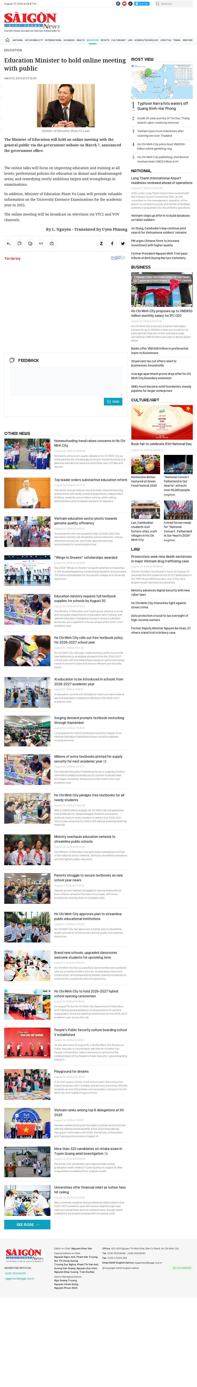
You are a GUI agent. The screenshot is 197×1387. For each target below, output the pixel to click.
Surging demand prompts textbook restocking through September (89, 720)
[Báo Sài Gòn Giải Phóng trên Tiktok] (130, 3)
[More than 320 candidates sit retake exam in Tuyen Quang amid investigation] (27, 1161)
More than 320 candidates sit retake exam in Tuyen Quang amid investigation (88, 1151)
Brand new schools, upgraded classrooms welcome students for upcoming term (85, 955)
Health (81, 40)
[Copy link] (41, 243)
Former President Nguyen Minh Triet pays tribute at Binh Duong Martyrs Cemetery (159, 256)
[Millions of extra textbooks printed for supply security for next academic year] (27, 769)
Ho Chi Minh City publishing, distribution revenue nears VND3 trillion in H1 (163, 159)
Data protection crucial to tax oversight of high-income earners (159, 618)
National (18, 40)
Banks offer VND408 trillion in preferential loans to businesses (159, 351)
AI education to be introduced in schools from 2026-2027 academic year (88, 681)
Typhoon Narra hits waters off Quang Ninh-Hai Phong (162, 106)
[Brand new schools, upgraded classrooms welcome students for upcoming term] (27, 965)
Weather (188, 40)
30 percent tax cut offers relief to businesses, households (153, 363)
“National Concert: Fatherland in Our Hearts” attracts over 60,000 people (177, 485)
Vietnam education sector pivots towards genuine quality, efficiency (85, 520)
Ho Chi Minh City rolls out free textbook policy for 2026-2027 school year (88, 640)
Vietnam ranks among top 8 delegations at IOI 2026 (89, 1112)
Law (130, 40)
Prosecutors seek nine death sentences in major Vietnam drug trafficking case (161, 558)
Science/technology (146, 40)
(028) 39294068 (15, 1273)
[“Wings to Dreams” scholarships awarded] (27, 570)
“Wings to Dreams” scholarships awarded (85, 557)
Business (69, 40)
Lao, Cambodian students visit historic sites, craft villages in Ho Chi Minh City (144, 531)
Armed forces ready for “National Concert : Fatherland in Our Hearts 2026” (178, 531)
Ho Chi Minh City (34, 40)
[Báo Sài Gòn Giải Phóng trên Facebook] (118, 3)
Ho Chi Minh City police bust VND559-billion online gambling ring (161, 146)
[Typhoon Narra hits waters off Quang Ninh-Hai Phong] (162, 81)
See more (25, 1224)
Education (93, 40)
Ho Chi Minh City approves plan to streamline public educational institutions (88, 916)
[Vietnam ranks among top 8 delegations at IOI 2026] (27, 1123)
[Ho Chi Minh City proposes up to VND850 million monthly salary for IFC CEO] (162, 289)
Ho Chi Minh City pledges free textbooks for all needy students (89, 797)
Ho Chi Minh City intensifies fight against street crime (158, 605)
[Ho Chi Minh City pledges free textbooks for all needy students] (27, 808)
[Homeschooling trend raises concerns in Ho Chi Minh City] (27, 454)
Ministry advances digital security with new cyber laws (160, 592)
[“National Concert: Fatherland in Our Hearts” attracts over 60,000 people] (178, 464)
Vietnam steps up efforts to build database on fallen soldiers (160, 218)
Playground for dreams (71, 1071)
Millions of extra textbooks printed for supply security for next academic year (88, 758)
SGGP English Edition (32, 21)
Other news (17, 433)
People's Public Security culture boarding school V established (90, 1032)
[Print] (51, 243)
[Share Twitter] (123, 243)
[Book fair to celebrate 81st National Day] (162, 422)
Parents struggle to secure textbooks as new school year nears (88, 877)
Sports (105, 40)
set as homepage (182, 1268)
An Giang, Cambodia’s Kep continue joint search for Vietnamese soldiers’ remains (159, 230)
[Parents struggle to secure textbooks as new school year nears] (27, 888)
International (53, 40)
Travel (177, 40)
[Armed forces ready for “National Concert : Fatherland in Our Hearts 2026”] (178, 510)
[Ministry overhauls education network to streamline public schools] (27, 849)
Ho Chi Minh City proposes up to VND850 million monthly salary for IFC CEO (162, 313)
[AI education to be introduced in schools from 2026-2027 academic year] (27, 692)
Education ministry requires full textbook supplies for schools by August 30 (85, 598)
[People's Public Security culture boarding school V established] (27, 1043)
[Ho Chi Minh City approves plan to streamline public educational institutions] (27, 927)
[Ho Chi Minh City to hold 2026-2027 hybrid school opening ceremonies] (27, 1004)
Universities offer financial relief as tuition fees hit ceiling (90, 1189)
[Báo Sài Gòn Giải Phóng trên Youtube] (124, 3)
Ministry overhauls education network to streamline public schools (84, 839)
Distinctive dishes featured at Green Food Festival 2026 (144, 481)
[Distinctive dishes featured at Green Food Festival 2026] (145, 464)
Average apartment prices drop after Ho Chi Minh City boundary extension (161, 376)
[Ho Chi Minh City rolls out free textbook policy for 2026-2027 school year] (27, 650)
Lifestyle (165, 40)
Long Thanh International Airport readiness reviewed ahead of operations (162, 180)
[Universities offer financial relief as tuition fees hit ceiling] (27, 1200)
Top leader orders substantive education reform (90, 480)
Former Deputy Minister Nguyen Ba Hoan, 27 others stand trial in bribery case (161, 630)
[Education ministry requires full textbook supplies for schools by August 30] (27, 609)
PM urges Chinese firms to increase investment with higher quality (155, 243)
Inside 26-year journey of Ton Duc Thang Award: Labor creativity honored (163, 120)
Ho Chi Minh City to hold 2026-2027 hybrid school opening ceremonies (86, 993)
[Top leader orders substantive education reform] (27, 493)
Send (115, 401)
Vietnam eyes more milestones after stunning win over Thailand (160, 133)
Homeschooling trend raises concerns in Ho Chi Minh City (89, 443)
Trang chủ (7, 40)
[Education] (8, 243)
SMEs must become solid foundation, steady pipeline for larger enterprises (161, 389)
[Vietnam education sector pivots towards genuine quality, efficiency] (27, 531)
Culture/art (118, 40)
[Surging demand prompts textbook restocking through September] (27, 731)
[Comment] (19, 243)
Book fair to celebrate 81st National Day (161, 444)
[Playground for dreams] (27, 1084)
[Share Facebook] (112, 243)
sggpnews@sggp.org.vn (19, 1278)
